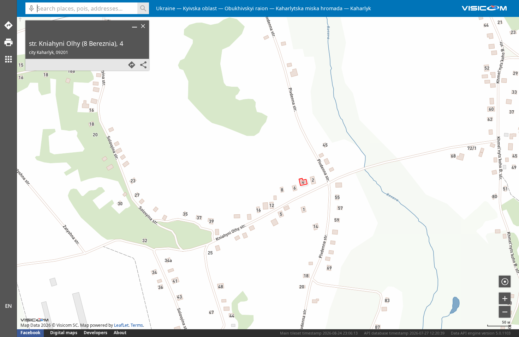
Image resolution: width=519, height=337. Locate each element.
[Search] (143, 8)
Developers (95, 333)
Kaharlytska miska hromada (309, 8)
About (120, 333)
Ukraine (165, 8)
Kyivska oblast (200, 8)
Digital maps (64, 333)
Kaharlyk (360, 8)
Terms (137, 325)
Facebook (30, 333)
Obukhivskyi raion (246, 8)
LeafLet (121, 325)
